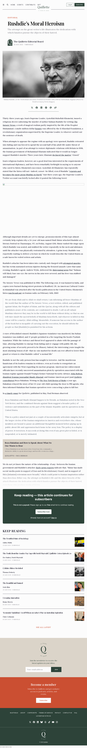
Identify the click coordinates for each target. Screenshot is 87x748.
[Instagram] (57, 722)
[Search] (7, 5)
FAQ (75, 713)
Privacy (58, 713)
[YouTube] (53, 722)
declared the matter (61, 155)
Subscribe (79, 4)
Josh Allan (6, 587)
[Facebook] (34, 722)
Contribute (30, 5)
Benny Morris (8, 602)
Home (13, 5)
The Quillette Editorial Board (29, 41)
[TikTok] (49, 722)
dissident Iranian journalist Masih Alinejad (23, 377)
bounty (38, 128)
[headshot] (10, 42)
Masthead (14, 713)
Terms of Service (46, 713)
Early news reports (45, 467)
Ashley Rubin (7, 543)
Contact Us (67, 713)
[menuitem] (13, 4)
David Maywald (17, 557)
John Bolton (76, 373)
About (22, 713)
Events (20, 5)
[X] (30, 722)
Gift (39, 5)
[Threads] (45, 722)
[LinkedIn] (37, 722)
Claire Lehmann (8, 617)
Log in (70, 4)
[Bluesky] (41, 722)
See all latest (43, 627)
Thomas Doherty (9, 572)
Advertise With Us (43, 716)
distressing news (60, 270)
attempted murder (72, 263)
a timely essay (11, 393)
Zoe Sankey (7, 557)
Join (56, 669)
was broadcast (15, 293)
